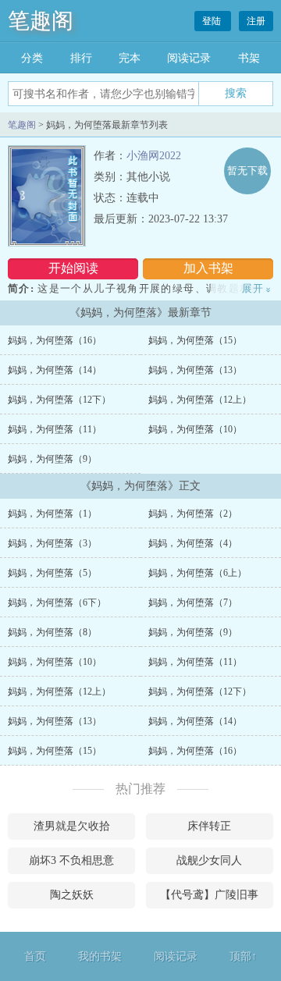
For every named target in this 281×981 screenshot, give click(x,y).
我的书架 (100, 956)
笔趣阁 (40, 21)
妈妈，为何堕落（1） (52, 513)
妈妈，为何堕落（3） (52, 543)
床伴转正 (209, 826)
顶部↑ (243, 956)
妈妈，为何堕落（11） (54, 429)
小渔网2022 (153, 156)
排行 (81, 58)
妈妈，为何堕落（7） (192, 602)
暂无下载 (247, 170)
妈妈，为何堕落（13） (195, 369)
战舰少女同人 (209, 860)
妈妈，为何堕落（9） (52, 458)
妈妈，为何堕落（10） (195, 429)
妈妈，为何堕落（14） (54, 369)
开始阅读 (73, 268)
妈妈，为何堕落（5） (52, 572)
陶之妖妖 (72, 895)
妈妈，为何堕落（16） (54, 340)
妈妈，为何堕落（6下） (57, 602)
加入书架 (208, 268)
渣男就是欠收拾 (72, 826)
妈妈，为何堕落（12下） (59, 399)
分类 (32, 58)
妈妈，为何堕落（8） (52, 632)
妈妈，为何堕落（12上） (199, 399)
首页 (35, 956)
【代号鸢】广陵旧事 (209, 895)
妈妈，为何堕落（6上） (197, 572)
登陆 (212, 21)
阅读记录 (189, 58)
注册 (256, 21)
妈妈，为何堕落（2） (192, 513)
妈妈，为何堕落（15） (195, 340)
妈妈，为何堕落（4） (192, 543)
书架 (249, 58)
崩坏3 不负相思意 (71, 860)
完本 (129, 58)
